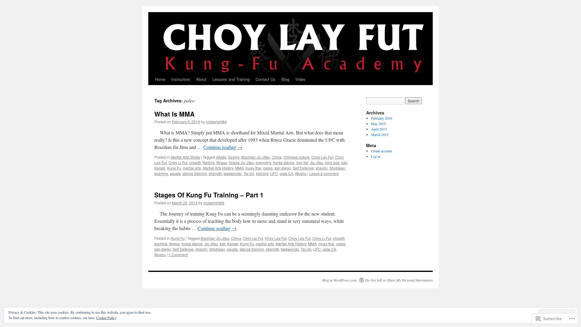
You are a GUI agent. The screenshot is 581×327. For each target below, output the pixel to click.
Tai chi (249, 173)
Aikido (221, 157)
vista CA (286, 173)
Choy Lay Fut (322, 157)
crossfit (195, 162)
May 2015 (378, 123)
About (201, 79)
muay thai (253, 167)
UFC (274, 173)
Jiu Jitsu (316, 162)
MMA (239, 167)
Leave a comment (324, 173)
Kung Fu (174, 167)
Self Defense (303, 167)
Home (160, 79)
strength (215, 173)
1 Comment (178, 254)
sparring (161, 173)
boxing (233, 157)
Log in (375, 156)
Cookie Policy (106, 317)
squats (175, 173)
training (262, 173)
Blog (285, 79)
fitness (221, 162)
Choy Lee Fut (299, 238)
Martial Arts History (218, 167)
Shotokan (337, 167)
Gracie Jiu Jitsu (241, 162)
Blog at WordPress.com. (339, 280)
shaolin (322, 167)
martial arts (192, 167)
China (277, 157)
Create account (381, 150)
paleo (268, 167)
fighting (208, 162)
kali (344, 162)
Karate (159, 167)
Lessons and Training (231, 79)
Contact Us (265, 79)
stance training (194, 173)
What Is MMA (174, 113)
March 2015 (380, 134)
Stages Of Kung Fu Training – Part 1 (209, 194)
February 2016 (381, 118)
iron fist (302, 162)
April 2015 (379, 129)
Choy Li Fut (178, 162)
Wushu (301, 173)
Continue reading (222, 147)
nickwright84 (216, 121)
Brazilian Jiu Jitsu (255, 157)
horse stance (283, 162)
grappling (263, 162)
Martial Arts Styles (185, 157)
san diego (282, 167)
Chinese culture (297, 157)
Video (300, 79)
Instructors (180, 79)
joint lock (332, 162)
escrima (160, 243)
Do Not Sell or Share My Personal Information (399, 280)
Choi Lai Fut (253, 238)
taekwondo (233, 173)
